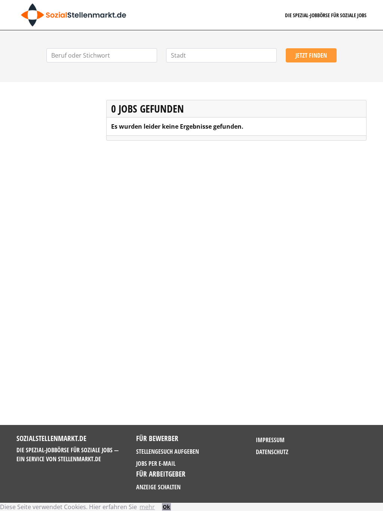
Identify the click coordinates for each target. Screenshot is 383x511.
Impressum (270, 440)
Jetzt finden (311, 55)
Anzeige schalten (158, 487)
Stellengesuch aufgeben (167, 451)
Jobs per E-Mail (155, 463)
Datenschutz (272, 452)
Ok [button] (166, 506)
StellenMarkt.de (79, 459)
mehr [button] (147, 507)
